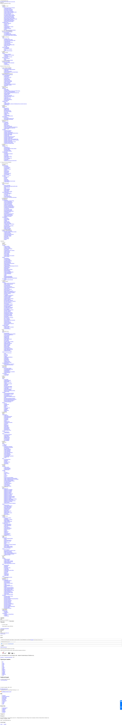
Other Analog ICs (7, 514)
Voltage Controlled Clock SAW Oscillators (10, 478)
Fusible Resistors (6, 266)
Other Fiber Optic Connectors (8, 290)
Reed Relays (6, 462)
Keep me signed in (5, 643)
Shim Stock (6, 85)
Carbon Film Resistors (7, 273)
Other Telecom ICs (7, 581)
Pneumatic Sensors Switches (8, 142)
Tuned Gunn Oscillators (7, 483)
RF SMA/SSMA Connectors (8, 300)
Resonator (3, 466)
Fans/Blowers (6, 612)
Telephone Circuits (7, 584)
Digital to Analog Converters (8, 561)
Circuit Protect (4, 373)
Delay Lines (6, 355)
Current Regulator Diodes (8, 387)
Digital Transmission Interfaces (8, 587)
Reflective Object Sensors (8, 512)
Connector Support (5, 325)
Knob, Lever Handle (7, 82)
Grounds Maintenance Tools (8, 115)
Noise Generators (6, 502)
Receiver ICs (6, 526)
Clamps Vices (6, 97)
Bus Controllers (6, 340)
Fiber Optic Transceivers (8, 600)
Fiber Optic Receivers (7, 604)
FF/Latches (6, 354)
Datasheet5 (4, 711)
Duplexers (5, 572)
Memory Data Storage (7, 228)
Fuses (5, 49)
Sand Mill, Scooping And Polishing (9, 91)
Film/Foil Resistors (7, 270)
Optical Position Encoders (8, 416)
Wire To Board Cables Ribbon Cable (9, 40)
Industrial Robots (6, 27)
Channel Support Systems (8, 81)
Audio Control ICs (7, 527)
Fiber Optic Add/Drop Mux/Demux (9, 606)
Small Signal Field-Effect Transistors (9, 396)
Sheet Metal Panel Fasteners (8, 153)
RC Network (4, 278)
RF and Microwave (5, 488)
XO (4, 471)
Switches (3, 6)
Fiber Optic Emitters (7, 597)
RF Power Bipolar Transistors (8, 400)
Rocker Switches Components (8, 11)
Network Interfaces (7, 582)
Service (3, 702)
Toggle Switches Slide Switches (9, 16)
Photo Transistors (6, 427)
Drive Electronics (6, 438)
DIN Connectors (6, 303)
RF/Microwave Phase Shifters (8, 499)
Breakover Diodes (7, 542)
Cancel (1, 724)
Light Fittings (6, 55)
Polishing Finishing (7, 83)
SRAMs (5, 403)
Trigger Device (4, 537)
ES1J (3, 665)
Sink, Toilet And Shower (8, 151)
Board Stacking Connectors (8, 315)
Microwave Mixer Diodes (8, 386)
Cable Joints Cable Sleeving (8, 42)
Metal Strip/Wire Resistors (8, 276)
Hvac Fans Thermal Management (7, 31)
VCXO (5, 474)
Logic (3, 351)
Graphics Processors (7, 350)
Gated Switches (6, 545)
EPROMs (5, 409)
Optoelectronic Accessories (8, 422)
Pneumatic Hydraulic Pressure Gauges (10, 141)
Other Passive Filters (7, 567)
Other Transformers (7, 453)
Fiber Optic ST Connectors (8, 312)
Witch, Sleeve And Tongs (8, 95)
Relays (5, 59)
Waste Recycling (6, 237)
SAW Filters (6, 566)
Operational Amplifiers (7, 517)
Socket (3, 576)
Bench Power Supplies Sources (9, 213)
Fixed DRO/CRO (7, 482)
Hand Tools (4, 88)
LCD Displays (6, 419)
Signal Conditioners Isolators (8, 60)
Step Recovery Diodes (7, 389)
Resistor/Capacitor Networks (8, 279)
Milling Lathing (6, 109)
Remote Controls (6, 219)
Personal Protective (5, 165)
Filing (5, 187)
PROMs (5, 411)
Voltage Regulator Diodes (8, 383)
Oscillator (3, 470)
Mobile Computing (7, 222)
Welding (3, 107)
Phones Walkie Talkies (7, 223)
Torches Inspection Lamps (8, 56)
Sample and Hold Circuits (8, 521)
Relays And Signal (5, 57)
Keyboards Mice (6, 218)
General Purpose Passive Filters (9, 570)
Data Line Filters (6, 565)
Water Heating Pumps (7, 150)
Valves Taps (6, 146)
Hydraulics (4, 129)
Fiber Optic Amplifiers (7, 605)
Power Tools (6, 112)
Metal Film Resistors (7, 261)
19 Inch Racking (6, 64)
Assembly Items (6, 327)
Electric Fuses (6, 375)
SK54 (3, 666)
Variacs (5, 457)
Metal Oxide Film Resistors (8, 269)
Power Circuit (4, 367)
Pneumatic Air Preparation (8, 140)
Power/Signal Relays (7, 459)
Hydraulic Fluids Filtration (8, 133)
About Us (9, 1)
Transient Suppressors (7, 380)
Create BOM (2, 628)
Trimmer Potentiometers (7, 272)
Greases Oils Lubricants (7, 235)
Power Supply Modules (7, 368)
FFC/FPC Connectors (7, 310)
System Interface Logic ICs (8, 348)
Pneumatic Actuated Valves (8, 138)
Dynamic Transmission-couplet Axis (9, 127)
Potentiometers (6, 268)
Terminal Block (4, 613)
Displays (5, 420)
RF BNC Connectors (7, 299)
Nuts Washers (6, 155)
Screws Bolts (6, 154)
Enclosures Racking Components (9, 62)
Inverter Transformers (7, 454)
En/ (14, 1)
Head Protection (6, 171)
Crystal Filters (6, 568)
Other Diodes (6, 384)
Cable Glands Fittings (7, 43)
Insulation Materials (7, 78)
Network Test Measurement (8, 202)
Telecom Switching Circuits (8, 591)
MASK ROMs (6, 410)
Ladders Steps (6, 70)
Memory (3, 402)
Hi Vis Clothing (6, 174)
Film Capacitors (6, 249)
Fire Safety (5, 177)
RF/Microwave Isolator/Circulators (9, 496)
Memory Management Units (8, 349)
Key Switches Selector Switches (9, 14)
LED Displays (6, 418)
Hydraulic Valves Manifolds (8, 132)
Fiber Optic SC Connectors (8, 302)
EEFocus (3, 710)
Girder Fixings (6, 157)
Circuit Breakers (6, 48)
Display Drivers (6, 436)
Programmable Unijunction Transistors (10, 544)
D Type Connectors (7, 284)
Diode (3, 378)
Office (3, 184)
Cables (3, 37)
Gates (5, 353)
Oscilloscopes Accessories (8, 204)
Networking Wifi (6, 221)
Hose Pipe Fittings (7, 147)
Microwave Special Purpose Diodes (9, 390)
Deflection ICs (6, 531)
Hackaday (3, 712)
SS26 (3, 664)
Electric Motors (6, 25)
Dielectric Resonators (7, 468)
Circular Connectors (7, 297)
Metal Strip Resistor (7, 267)
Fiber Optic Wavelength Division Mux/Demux (11, 598)
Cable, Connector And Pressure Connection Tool (11, 92)
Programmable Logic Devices (8, 364)
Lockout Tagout (6, 181)
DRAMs (5, 405)
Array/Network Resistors (8, 260)
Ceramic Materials (7, 75)
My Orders (2, 1)
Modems (5, 586)
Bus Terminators (6, 440)
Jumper (5, 275)
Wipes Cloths (6, 236)
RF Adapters (6, 294)
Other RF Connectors (7, 293)
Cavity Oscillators (7, 485)
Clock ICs (5, 529)
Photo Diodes (6, 425)
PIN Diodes (6, 385)
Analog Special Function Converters (9, 563)
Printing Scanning (7, 227)
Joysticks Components (7, 13)
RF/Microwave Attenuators (8, 489)
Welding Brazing (6, 113)
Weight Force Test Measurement (9, 200)
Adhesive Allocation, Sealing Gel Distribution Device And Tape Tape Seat (15, 103)
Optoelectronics (4, 414)
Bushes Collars (6, 123)
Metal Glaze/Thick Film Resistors (9, 263)
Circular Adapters (6, 288)
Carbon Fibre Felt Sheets (8, 80)
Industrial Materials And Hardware (7, 74)
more (3, 675)
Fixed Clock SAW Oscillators (8, 477)
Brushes (5, 239)
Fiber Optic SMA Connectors (8, 317)
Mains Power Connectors (8, 289)
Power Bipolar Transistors (8, 395)
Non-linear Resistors (7, 259)
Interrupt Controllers (7, 347)
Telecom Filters (6, 573)
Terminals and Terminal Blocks (9, 614)
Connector (3, 282)
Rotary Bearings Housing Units (9, 118)
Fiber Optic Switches (7, 599)
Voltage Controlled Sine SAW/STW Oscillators (11, 479)
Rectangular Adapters (7, 296)
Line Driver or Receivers (8, 434)
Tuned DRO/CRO (7, 484)
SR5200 (3, 672)
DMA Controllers (6, 345)
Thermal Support (4, 610)
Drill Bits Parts (6, 108)
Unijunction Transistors (7, 401)
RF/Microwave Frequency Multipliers (10, 503)
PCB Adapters (6, 316)
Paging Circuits (6, 593)
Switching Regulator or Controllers (9, 371)
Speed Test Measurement (8, 201)
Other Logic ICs (6, 360)
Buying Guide (6, 1)
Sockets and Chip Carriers (8, 577)
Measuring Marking (7, 93)
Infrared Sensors (6, 511)
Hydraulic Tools (6, 135)
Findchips (3, 709)
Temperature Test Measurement (9, 207)
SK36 (3, 668)
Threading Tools (6, 94)
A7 (2, 661)
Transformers (4, 445)
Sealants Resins (6, 104)
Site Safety (4, 175)
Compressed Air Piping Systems (9, 143)
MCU (3, 332)
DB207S (3, 673)
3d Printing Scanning (7, 229)
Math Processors (6, 346)
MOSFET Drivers (7, 437)
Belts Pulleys (6, 124)
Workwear (5, 169)
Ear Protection (6, 166)
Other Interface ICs (7, 435)
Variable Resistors (7, 264)
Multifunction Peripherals (8, 343)
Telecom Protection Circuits (8, 583)
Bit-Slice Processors (7, 344)
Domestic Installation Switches (8, 19)
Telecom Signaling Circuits (8, 589)
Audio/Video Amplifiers (7, 524)
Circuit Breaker (6, 374)
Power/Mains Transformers (8, 446)
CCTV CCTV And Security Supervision (10, 197)
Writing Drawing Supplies (8, 191)
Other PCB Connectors (7, 322)
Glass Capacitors (6, 254)
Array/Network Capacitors (8, 248)
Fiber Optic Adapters (7, 306)
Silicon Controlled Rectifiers (8, 538)
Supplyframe (4, 708)
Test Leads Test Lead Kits (8, 209)
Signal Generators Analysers (8, 215)
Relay (3, 458)
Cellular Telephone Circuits (8, 585)
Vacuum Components (7, 131)
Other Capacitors (6, 253)
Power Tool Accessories (7, 111)
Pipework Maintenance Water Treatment (10, 148)
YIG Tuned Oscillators (7, 481)
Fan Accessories (6, 32)
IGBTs (5, 397)
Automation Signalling (7, 28)
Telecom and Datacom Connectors (9, 287)
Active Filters (6, 571)
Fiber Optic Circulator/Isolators (9, 603)
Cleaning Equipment (7, 232)
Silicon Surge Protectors (7, 540)
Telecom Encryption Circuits (8, 592)
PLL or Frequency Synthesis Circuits (9, 550)
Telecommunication (5, 579)
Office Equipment (7, 189)
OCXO (5, 476)
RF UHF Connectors (7, 311)
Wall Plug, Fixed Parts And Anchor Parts (10, 160)
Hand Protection (6, 168)
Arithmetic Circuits (7, 361)
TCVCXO (5, 472)
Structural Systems (7, 79)
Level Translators (6, 439)
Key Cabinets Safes (7, 195)
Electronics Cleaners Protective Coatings (10, 231)
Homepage (2, 657)
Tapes (5, 102)
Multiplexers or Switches (8, 551)
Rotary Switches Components (8, 12)
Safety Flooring (6, 180)
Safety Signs (6, 179)
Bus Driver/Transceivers (7, 352)
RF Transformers (6, 448)
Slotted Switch (6, 426)
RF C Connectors (6, 318)
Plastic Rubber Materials (8, 84)
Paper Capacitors (6, 256)
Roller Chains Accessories (8, 126)
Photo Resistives (6, 428)
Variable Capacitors (7, 252)
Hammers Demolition (7, 98)
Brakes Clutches (6, 128)
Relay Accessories (7, 58)
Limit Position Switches (7, 8)
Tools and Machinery (7, 328)
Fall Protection (6, 172)
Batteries (3, 443)
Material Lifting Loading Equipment (9, 69)
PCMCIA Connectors (7, 321)
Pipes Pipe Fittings (7, 149)
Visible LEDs (6, 415)
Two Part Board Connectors (8, 304)
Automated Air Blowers (7, 130)
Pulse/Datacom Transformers (8, 447)
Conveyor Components (7, 77)
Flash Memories (6, 404)
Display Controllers (7, 342)
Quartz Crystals (6, 467)
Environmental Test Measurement (9, 206)
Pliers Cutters (6, 89)
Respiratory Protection (7, 173)
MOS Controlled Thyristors (8, 546)
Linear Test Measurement (8, 203)
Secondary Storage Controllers (8, 341)
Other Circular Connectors (8, 286)
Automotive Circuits (7, 554)
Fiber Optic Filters (7, 607)
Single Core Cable (7, 45)
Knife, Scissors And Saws (8, 99)
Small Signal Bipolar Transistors (9, 393)
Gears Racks (6, 122)
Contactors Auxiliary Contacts (8, 26)
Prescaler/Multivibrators (7, 362)
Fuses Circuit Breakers (5, 47)
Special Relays (6, 463)
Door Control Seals (7, 193)
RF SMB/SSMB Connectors (8, 307)
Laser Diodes (6, 423)
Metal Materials (6, 76)
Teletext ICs (6, 532)
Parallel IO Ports (6, 337)
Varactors (5, 382)
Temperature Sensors (7, 508)
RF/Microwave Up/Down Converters (9, 500)
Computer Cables (6, 38)
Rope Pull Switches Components (9, 17)
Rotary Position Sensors (7, 507)
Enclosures (5, 63)
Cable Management (7, 41)
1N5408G (3, 671)
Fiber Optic (4, 595)
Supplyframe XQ (4, 707)
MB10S (3, 669)
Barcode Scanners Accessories (8, 225)
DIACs (5, 543)
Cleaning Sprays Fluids (7, 233)
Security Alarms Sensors (8, 196)
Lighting (3, 53)
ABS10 (3, 667)
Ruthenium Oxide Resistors (8, 277)
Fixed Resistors (6, 258)
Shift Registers (6, 358)
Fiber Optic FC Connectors (8, 305)
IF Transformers (6, 456)
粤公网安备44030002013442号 (6, 691)
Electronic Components (5, 696)
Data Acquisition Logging (8, 210)
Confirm (5, 724)
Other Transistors (6, 394)
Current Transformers (7, 450)
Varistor (5, 274)
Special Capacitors (7, 251)
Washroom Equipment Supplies (9, 234)
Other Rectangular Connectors (8, 298)
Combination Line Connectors (8, 295)
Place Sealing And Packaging (8, 119)
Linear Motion (6, 117)
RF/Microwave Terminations (8, 493)
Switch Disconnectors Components (9, 7)
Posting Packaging (7, 188)
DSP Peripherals (6, 338)
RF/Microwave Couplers (8, 494)
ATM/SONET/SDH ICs (8, 580)
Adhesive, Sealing (5, 101)
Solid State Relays (7, 421)
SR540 (3, 670)
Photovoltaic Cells (7, 429)
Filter (3, 564)
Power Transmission (5, 121)
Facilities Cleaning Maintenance (7, 230)
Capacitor (3, 245)
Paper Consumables (7, 185)
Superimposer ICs (7, 534)
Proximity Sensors (7, 509)
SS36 (3, 663)
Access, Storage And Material (6, 68)
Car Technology (6, 224)
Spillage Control (6, 176)
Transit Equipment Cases (8, 71)
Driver (3, 433)
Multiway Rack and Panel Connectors (10, 291)
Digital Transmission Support (8, 594)
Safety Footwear (6, 170)
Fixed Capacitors (6, 246)
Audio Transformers (7, 451)
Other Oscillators (6, 473)
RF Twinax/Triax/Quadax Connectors (10, 301)
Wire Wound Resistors (7, 262)
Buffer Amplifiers (6, 520)
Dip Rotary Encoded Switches (8, 21)
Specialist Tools (6, 100)
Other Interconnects (7, 285)
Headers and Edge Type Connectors (9, 283)
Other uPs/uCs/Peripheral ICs (8, 334)
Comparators (6, 518)
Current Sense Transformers (8, 452)
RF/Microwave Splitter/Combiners (9, 497)
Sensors (5, 29)
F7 (2, 662)
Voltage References (7, 372)
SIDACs (5, 541)
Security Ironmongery (5, 192)
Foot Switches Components (8, 10)
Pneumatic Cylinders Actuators (8, 137)
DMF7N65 (4, 674)
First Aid (5, 178)
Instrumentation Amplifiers (8, 519)
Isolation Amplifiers (7, 522)
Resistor (3, 257)
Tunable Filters (6, 574)
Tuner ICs (5, 530)
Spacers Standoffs (7, 158)
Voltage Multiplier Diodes (8, 388)
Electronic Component (7, 23)
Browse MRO (4, 697)
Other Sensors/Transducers (8, 505)
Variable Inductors (7, 432)
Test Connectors (6, 208)
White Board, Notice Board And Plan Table (10, 186)
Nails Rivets (6, 152)
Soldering (5, 114)
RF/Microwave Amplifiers (8, 490)
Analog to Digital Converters (8, 560)
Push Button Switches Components (9, 15)
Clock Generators (6, 335)
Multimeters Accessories (7, 216)
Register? (32, 639)
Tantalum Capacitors (7, 247)
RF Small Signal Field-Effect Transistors (10, 399)
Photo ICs (5, 424)
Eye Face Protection (7, 167)
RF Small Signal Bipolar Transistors (9, 398)
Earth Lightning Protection (8, 50)
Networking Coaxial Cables (8, 39)
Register (1, 633)
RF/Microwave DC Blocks (8, 501)
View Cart (7, 632)
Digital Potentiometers (7, 562)
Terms (3, 703)
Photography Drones (7, 226)
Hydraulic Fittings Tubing (8, 134)
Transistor (3, 392)
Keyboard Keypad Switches (8, 9)
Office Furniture (6, 190)
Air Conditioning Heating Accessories (10, 34)
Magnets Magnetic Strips (8, 156)
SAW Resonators (6, 469)
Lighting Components (7, 54)
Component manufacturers (8, 657)
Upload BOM (6, 628)
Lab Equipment (6, 212)
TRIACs (5, 539)
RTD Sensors (6, 513)
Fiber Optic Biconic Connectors (9, 323)
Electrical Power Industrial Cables (9, 44)
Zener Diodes (6, 379)
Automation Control (5, 22)
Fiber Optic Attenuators (7, 601)
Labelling (5, 220)
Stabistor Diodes (6, 391)
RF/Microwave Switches (8, 491)
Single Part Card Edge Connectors (9, 292)
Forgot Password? (11, 643)
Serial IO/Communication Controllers (9, 333)
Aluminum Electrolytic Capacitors (9, 250)
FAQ (12, 1)
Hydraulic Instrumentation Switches (9, 136)
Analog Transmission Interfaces (9, 588)
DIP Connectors (6, 324)
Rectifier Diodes (6, 381)
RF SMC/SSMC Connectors (8, 313)
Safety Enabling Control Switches (9, 20)
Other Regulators (6, 370)
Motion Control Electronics (8, 552)
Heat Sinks (5, 611)
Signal (3, 548)
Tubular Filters (6, 575)
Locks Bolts (6, 194)
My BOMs (4, 699)
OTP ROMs (6, 408)
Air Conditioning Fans (7, 33)
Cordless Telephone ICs (7, 590)
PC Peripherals (4, 217)
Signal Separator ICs (7, 533)
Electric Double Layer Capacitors (9, 255)
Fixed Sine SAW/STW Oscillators (9, 480)
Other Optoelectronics (7, 417)
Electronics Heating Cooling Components (10, 35)
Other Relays (6, 460)
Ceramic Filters (6, 569)
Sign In (4, 633)
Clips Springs (6, 159)
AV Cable (5, 46)
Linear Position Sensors (7, 506)
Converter (3, 558)
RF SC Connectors (7, 319)
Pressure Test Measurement (8, 214)
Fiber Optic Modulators (7, 608)
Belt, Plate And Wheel (7, 110)
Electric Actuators (7, 125)
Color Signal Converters (7, 528)
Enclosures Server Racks (6, 61)
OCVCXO (6, 475)
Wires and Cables (6, 326)
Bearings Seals (4, 116)
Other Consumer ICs (7, 523)
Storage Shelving (6, 72)
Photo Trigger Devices (7, 430)
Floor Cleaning (6, 238)
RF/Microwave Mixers (7, 492)
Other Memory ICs (7, 407)
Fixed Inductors (6, 431)
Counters (5, 356)
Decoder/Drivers (6, 359)
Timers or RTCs (6, 339)
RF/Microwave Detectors (8, 495)
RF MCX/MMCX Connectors (8, 309)
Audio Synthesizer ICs (7, 525)
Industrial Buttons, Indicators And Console (10, 18)
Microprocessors (6, 336)
